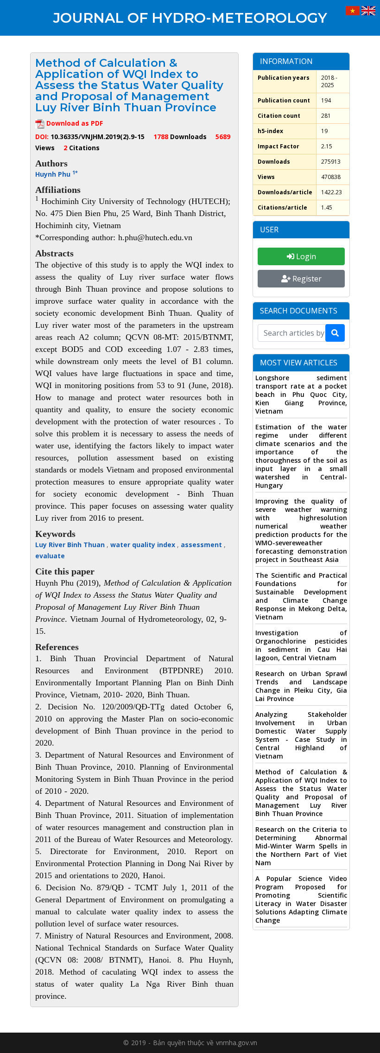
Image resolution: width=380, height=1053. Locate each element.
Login (305, 256)
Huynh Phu (56, 174)
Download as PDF (73, 123)
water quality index (143, 544)
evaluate (50, 555)
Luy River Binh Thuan (71, 544)
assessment (202, 544)
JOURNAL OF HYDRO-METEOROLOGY (190, 17)
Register (306, 279)
